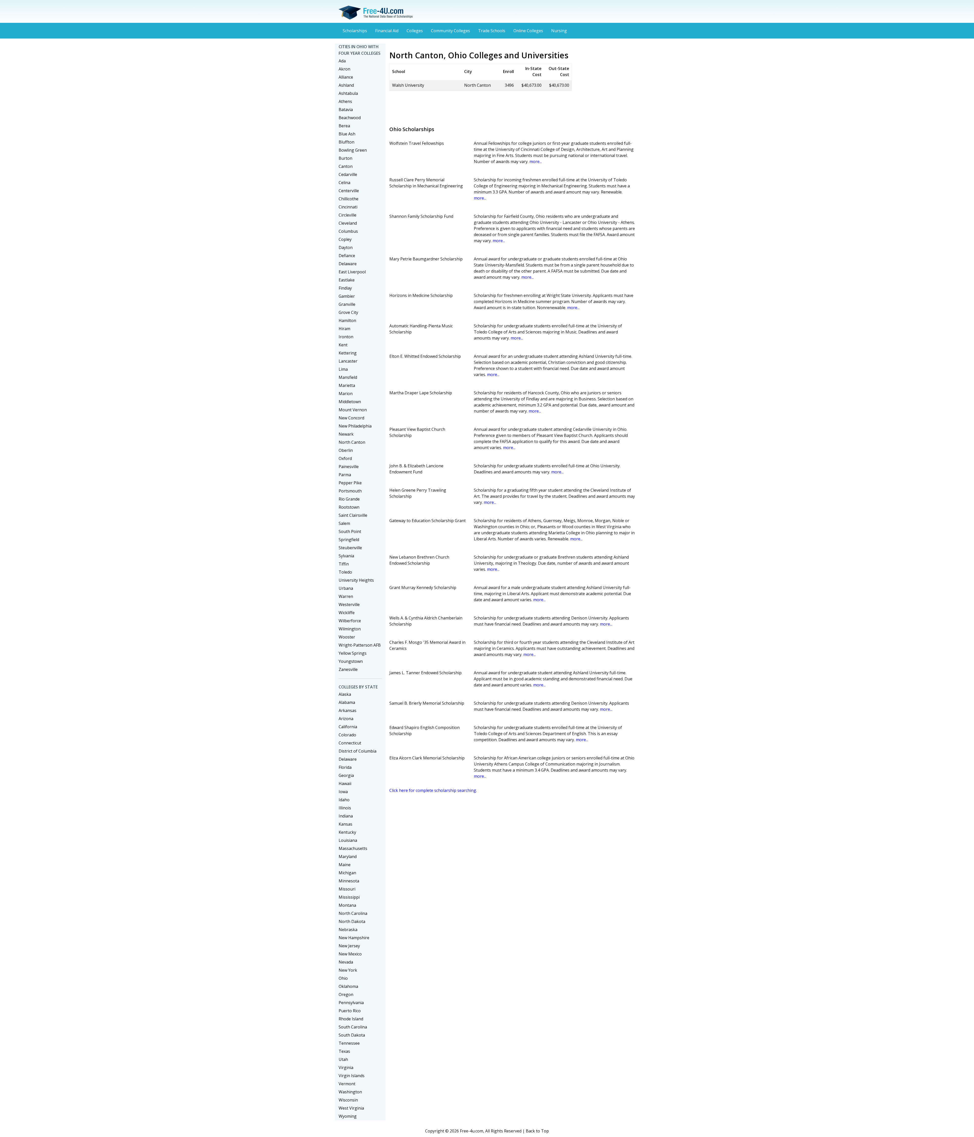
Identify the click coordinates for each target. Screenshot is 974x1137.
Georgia (346, 775)
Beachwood (350, 117)
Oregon (346, 994)
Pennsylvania (351, 1002)
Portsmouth (350, 491)
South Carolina (353, 1027)
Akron (344, 69)
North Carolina (353, 913)
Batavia (346, 109)
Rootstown (349, 507)
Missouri (347, 889)
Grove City (348, 312)
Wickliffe (347, 612)
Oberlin (346, 450)
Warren (346, 596)
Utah (343, 1059)
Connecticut (350, 743)
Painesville (349, 466)
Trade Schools (491, 30)
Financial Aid (386, 30)
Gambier (347, 296)
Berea (344, 126)
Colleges (415, 30)
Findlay (345, 288)
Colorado (347, 735)
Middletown (350, 401)
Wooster (347, 637)
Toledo (345, 572)
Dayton (346, 247)
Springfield (349, 539)
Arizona (346, 718)
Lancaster (348, 361)
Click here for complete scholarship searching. (433, 790)
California (348, 727)
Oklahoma (348, 986)
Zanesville (348, 669)
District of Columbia (357, 751)
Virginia (346, 1067)
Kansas (345, 824)
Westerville (349, 604)
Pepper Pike (350, 483)
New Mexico (350, 954)
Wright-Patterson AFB (360, 645)
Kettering (348, 353)
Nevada (346, 962)
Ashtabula (348, 93)
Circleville (347, 215)
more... (535, 161)
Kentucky (347, 832)
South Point (350, 531)
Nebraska (348, 929)
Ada (342, 61)
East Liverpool (352, 272)
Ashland (346, 85)
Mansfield (348, 377)
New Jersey (349, 946)
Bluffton (346, 142)
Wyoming (348, 1116)
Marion (346, 393)
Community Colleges (450, 30)
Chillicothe (348, 199)
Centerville (349, 190)
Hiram (344, 328)
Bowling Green (353, 150)
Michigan (347, 873)
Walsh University (408, 85)
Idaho (344, 800)
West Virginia (351, 1108)
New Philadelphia (355, 426)
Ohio (343, 978)
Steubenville (350, 547)
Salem (344, 523)
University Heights (356, 580)
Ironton (346, 337)
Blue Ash (347, 134)
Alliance (346, 77)
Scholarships (355, 30)
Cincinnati (348, 207)
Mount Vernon (353, 410)
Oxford (345, 458)
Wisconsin (348, 1100)
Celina (344, 182)
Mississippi (349, 897)
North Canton (352, 442)
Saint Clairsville (353, 515)
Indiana (346, 816)
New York (348, 970)
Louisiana (348, 840)
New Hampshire (354, 937)
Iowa (343, 791)
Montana (347, 905)
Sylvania (346, 556)
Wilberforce (350, 621)
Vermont (347, 1084)
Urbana (346, 588)
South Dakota (352, 1035)
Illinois (345, 808)
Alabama (347, 702)
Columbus (348, 231)
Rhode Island (351, 1019)
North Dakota (352, 921)
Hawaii (345, 783)
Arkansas (347, 710)
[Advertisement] (481, 106)
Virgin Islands (351, 1075)
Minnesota (349, 881)
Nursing (559, 30)
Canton (346, 166)
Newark (346, 434)
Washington (350, 1092)
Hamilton (347, 320)
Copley (345, 239)
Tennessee (349, 1043)
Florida (345, 767)
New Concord (351, 418)
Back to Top (537, 1131)
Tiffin (344, 564)
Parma (345, 474)
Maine (345, 864)
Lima (343, 369)
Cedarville (348, 174)
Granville (347, 304)
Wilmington (350, 629)
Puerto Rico (350, 1011)
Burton (345, 158)
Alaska (345, 694)
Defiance (347, 255)
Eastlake (347, 280)
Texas (344, 1051)
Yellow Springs (353, 653)
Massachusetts (353, 848)
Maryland (348, 856)
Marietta (347, 385)
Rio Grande (349, 499)
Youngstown (351, 661)
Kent (343, 345)
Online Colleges (528, 30)
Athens (345, 101)
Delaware (348, 264)
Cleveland (348, 223)
